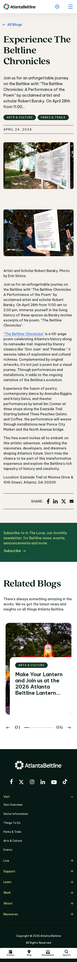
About (7, 903)
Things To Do (12, 822)
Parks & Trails (12, 831)
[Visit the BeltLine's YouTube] (54, 782)
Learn (7, 882)
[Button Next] (69, 727)
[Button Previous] (7, 727)
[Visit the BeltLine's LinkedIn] (42, 782)
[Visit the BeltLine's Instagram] (32, 782)
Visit (6, 797)
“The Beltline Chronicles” (23, 334)
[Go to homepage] (19, 7)
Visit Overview (12, 804)
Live (6, 861)
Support (9, 871)
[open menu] (70, 6)
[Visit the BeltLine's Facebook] (11, 782)
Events (7, 849)
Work (7, 893)
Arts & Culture (12, 840)
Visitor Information (15, 813)
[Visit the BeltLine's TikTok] (65, 782)
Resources (10, 914)
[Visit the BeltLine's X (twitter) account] (21, 782)
